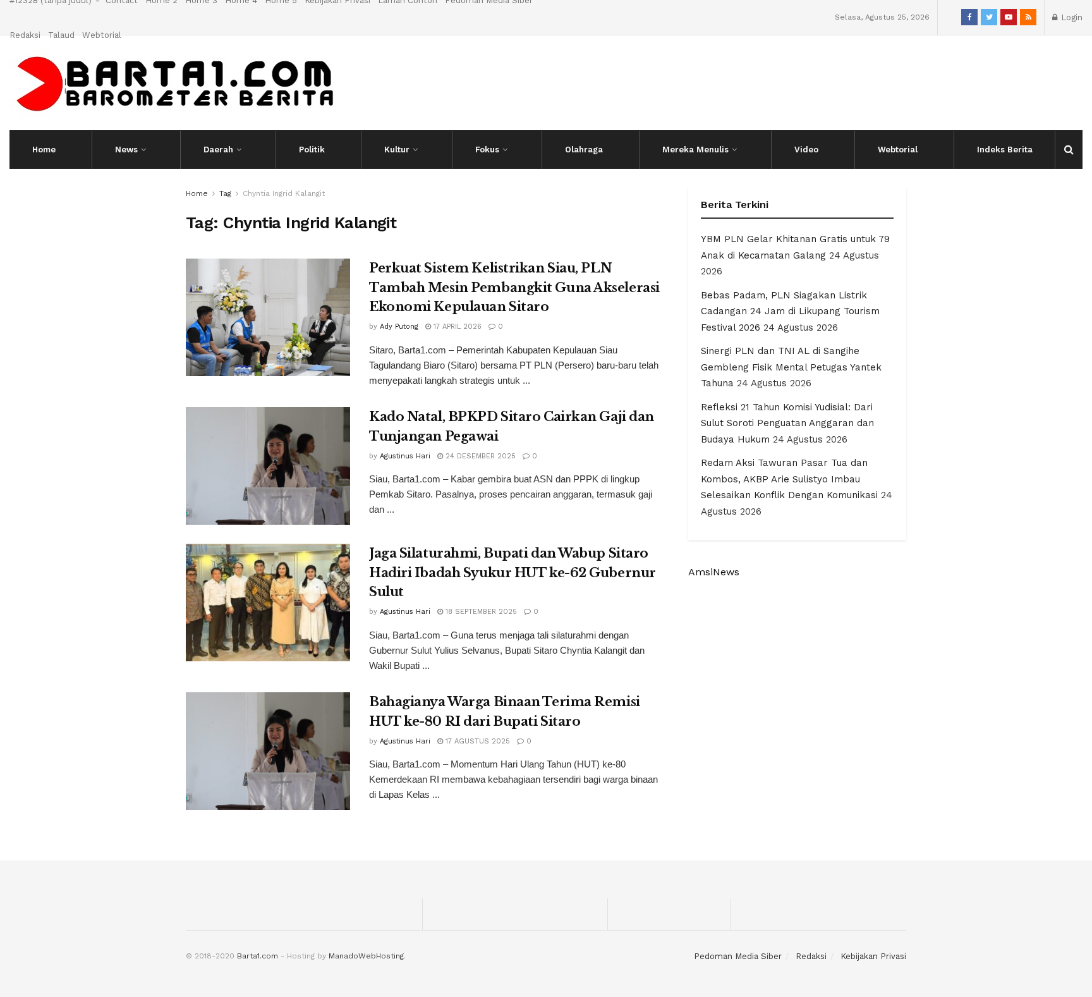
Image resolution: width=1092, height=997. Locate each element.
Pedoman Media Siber (738, 956)
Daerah (218, 149)
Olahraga (584, 149)
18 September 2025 (480, 612)
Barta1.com (257, 955)
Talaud (61, 35)
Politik (312, 149)
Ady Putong (399, 326)
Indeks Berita (1005, 149)
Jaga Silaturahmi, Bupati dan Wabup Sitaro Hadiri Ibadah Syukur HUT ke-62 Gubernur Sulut (512, 573)
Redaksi (24, 35)
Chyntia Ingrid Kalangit (284, 193)
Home (44, 149)
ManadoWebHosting (366, 955)
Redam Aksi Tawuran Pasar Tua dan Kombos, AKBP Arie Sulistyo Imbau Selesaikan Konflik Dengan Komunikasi (789, 479)
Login (1071, 17)
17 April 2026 (456, 326)
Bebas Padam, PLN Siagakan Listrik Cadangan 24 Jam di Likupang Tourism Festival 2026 (790, 311)
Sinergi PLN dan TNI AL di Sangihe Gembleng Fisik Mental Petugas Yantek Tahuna (791, 367)
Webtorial (101, 35)
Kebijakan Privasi (873, 956)
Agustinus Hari (405, 456)
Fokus (487, 149)
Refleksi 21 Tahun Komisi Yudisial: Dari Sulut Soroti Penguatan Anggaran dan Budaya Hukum (787, 423)
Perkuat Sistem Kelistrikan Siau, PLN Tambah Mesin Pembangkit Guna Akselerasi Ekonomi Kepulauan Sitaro (514, 287)
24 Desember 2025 (479, 456)
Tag (225, 193)
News (126, 149)
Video (806, 149)
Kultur (397, 149)
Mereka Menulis (695, 149)
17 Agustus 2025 (476, 741)
